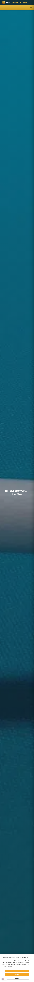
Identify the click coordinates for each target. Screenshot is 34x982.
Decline (17, 974)
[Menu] (31, 8)
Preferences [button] (9, 966)
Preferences (17, 978)
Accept (17, 971)
